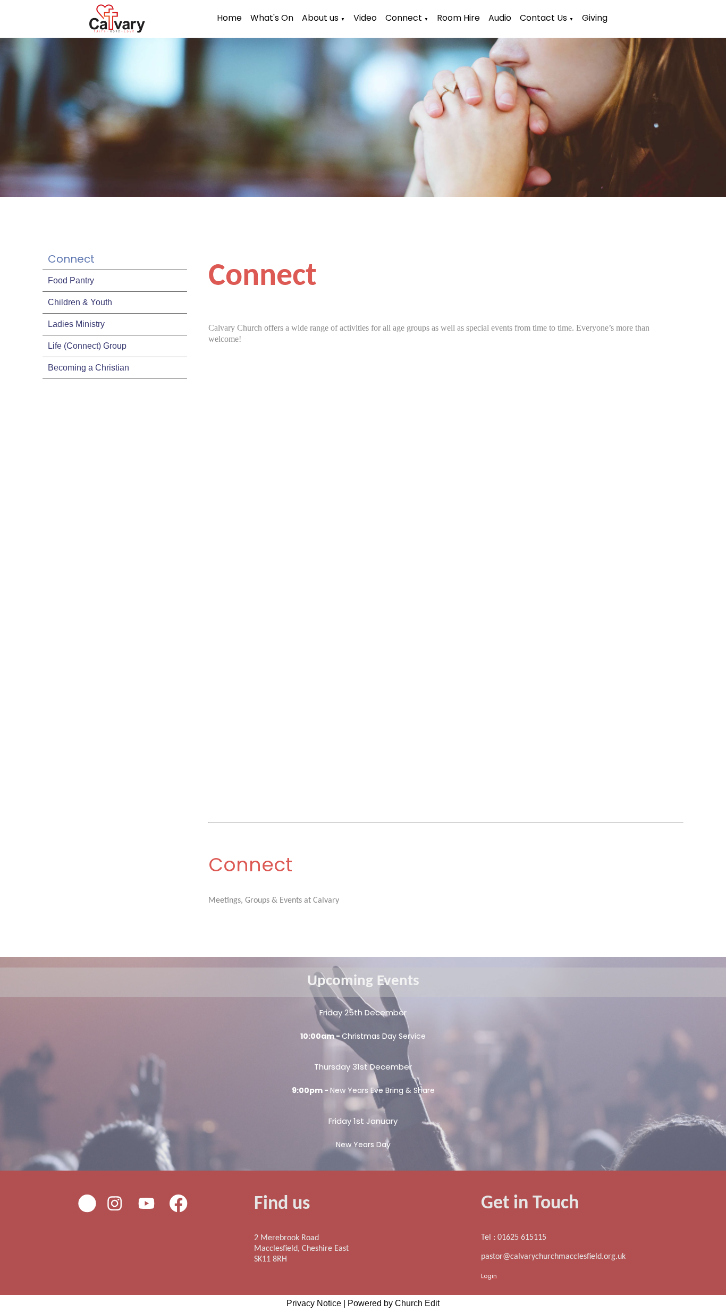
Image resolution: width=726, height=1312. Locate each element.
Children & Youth (80, 302)
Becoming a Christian (88, 367)
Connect (403, 18)
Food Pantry (71, 280)
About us (320, 18)
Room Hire (458, 18)
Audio (499, 18)
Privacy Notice (313, 1303)
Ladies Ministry (76, 324)
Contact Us (543, 18)
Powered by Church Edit (394, 1303)
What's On (271, 18)
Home (229, 18)
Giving (594, 18)
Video (365, 18)
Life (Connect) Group (87, 345)
